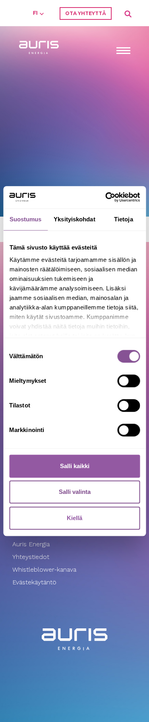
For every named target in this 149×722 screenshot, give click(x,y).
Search (128, 14)
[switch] (128, 380)
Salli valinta (75, 491)
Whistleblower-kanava (44, 569)
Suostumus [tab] (26, 219)
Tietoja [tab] (123, 219)
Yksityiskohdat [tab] (74, 219)
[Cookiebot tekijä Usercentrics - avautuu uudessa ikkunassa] (106, 197)
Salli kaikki (74, 466)
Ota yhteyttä (85, 13)
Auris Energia (31, 544)
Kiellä (74, 518)
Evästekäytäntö (35, 582)
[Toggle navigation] (123, 51)
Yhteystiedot (30, 557)
